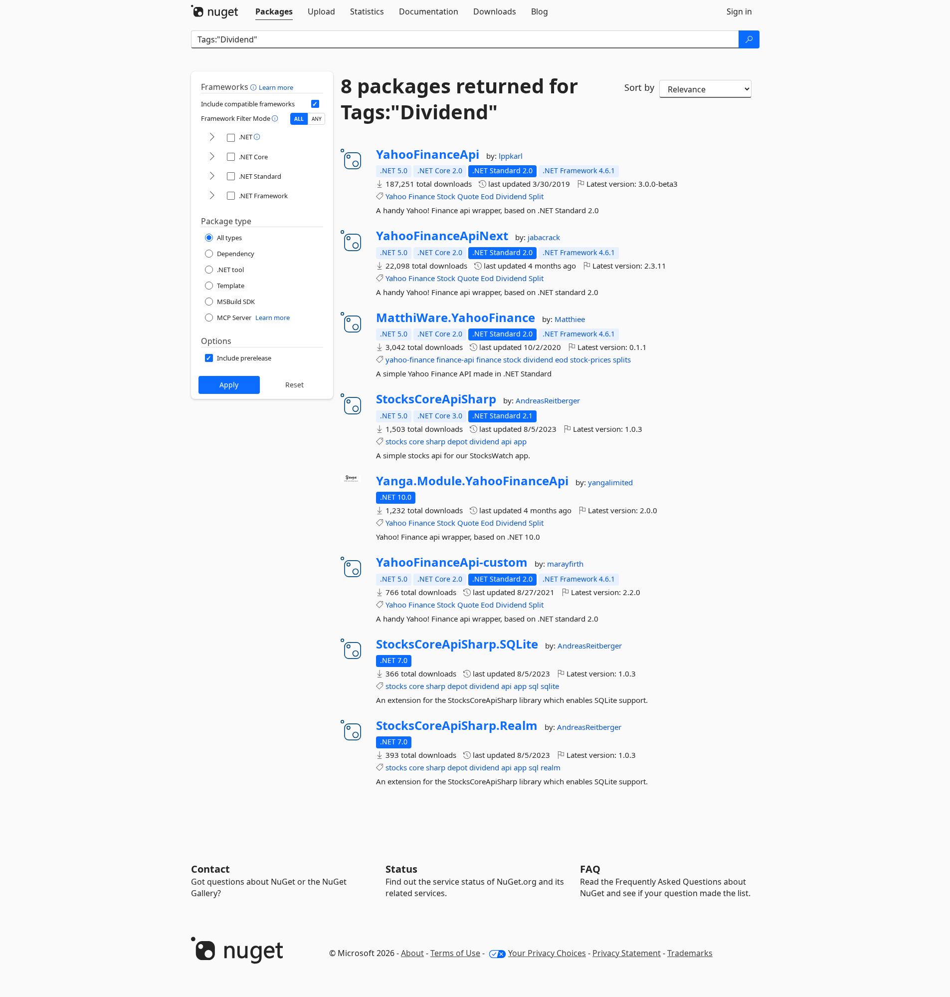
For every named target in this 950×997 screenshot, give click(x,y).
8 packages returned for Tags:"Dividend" (459, 99)
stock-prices (590, 359)
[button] (254, 86)
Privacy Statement (626, 953)
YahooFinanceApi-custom (452, 562)
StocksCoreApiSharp (436, 398)
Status (401, 869)
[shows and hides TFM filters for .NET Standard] (212, 176)
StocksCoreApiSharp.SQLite (457, 644)
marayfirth (565, 564)
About (412, 953)
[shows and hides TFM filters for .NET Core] (212, 157)
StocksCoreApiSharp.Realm (457, 725)
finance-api (455, 359)
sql (534, 686)
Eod (487, 196)
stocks (396, 441)
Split (536, 196)
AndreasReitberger (548, 400)
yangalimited (610, 482)
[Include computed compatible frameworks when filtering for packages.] (315, 104)
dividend (538, 359)
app (520, 441)
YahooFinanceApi (427, 154)
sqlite (550, 686)
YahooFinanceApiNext (442, 235)
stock (512, 359)
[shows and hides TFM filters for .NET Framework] (212, 196)
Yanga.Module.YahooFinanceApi (472, 480)
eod (561, 359)
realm (551, 767)
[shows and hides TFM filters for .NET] (212, 137)
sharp (435, 441)
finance (488, 359)
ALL (299, 118)
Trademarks (690, 953)
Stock (446, 196)
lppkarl (511, 156)
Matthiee (570, 319)
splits (622, 359)
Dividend (511, 196)
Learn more (276, 87)
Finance (421, 196)
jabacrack (544, 237)
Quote (468, 196)
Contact (210, 869)
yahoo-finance (409, 359)
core (416, 441)
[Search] (749, 39)
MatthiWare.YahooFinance (455, 317)
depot (457, 441)
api (506, 441)
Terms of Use (455, 953)
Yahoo (395, 196)
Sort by (639, 87)
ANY (317, 118)
